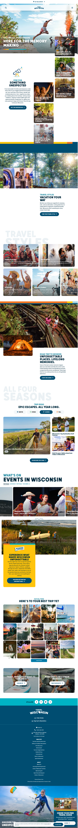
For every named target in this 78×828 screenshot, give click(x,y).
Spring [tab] (34, 412)
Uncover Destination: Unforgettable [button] (19, 580)
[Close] (75, 799)
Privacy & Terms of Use (39, 779)
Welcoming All (39, 770)
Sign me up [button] (20, 683)
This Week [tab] (26, 484)
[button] (39, 2)
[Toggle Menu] (71, 7)
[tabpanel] (39, 438)
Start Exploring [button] (47, 377)
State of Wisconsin (39, 775)
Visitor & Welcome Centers (39, 768)
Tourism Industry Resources (39, 741)
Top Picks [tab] (6, 484)
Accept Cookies (58, 824)
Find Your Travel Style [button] (48, 214)
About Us (39, 764)
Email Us (40, 727)
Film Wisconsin (39, 745)
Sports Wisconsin (39, 758)
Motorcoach (39, 747)
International (39, 754)
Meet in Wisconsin (39, 756)
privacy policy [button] (47, 823)
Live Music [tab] (13, 484)
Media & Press (39, 752)
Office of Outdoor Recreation (39, 743)
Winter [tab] (21, 412)
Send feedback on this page (39, 736)
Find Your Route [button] (56, 683)
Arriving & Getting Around (39, 766)
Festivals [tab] (19, 484)
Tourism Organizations (39, 750)
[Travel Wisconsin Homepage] (39, 7)
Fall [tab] (60, 412)
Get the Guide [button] (64, 823)
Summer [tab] (47, 412)
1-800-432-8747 (40, 730)
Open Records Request (39, 773)
